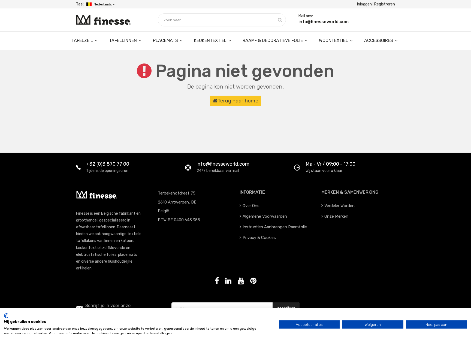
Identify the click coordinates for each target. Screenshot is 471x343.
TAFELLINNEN (123, 40)
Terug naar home (238, 101)
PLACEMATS (166, 40)
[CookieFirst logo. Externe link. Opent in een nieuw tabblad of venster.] (6, 315)
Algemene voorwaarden (265, 216)
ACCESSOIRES (379, 40)
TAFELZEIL (82, 40)
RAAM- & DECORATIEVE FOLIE (273, 40)
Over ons (251, 205)
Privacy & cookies (259, 237)
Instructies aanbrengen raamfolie (275, 226)
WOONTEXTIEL (334, 40)
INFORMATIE (252, 192)
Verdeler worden (339, 205)
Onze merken (336, 216)
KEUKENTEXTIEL (211, 40)
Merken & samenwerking (349, 192)
